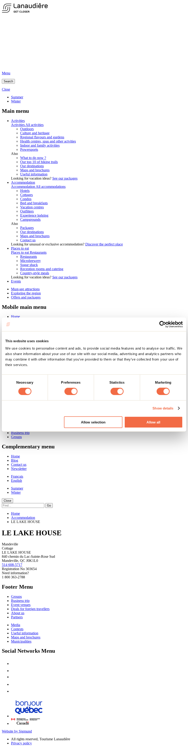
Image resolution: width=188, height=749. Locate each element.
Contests (17, 629)
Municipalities (21, 641)
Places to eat (20, 248)
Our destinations (32, 166)
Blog (14, 460)
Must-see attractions (25, 289)
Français (17, 476)
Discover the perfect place (104, 244)
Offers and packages (26, 297)
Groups (16, 437)
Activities (18, 121)
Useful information (33, 174)
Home (15, 316)
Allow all (153, 422)
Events (16, 281)
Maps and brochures (35, 170)
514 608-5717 (12, 565)
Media (15, 625)
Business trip (20, 433)
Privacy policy (21, 743)
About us (17, 613)
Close (7, 500)
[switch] (70, 391)
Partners (17, 617)
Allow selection (93, 422)
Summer (17, 97)
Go (49, 505)
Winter (16, 101)
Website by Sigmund (17, 731)
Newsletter (19, 469)
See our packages (64, 178)
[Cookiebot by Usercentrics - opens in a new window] (163, 324)
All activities (34, 125)
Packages (27, 228)
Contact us (28, 240)
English (16, 480)
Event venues (20, 605)
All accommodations (51, 187)
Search (8, 81)
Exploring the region (26, 293)
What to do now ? (33, 158)
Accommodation (23, 182)
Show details (162, 408)
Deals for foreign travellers (30, 609)
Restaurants (38, 252)
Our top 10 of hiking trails (39, 162)
